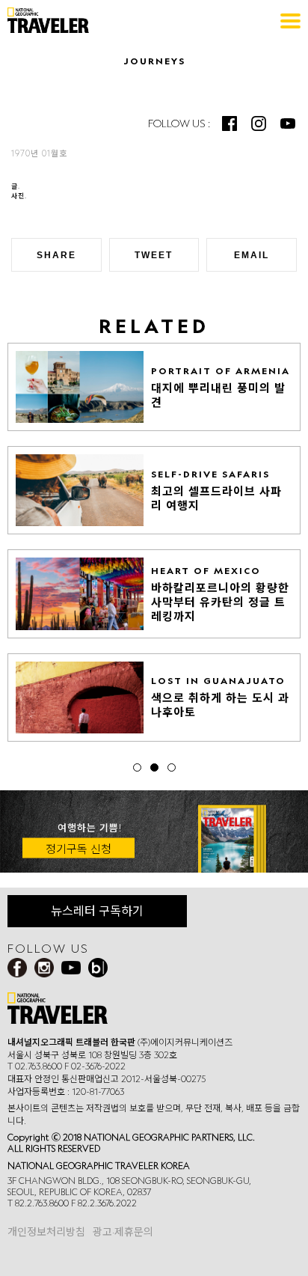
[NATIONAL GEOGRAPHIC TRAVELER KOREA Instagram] (259, 123)
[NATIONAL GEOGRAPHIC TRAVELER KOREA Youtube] (288, 123)
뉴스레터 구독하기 (97, 910)
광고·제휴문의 (123, 1232)
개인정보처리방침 (46, 1232)
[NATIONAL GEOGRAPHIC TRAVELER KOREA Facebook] (229, 123)
